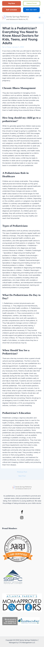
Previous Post (22, 472)
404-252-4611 (31, 10)
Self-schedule (11, 10)
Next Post (22, 476)
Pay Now (11, 3)
